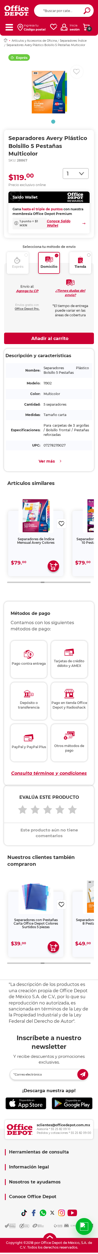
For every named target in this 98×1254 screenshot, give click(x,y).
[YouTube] (72, 1213)
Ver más (47, 461)
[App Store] (25, 1103)
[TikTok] (24, 1213)
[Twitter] (52, 1213)
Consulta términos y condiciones (49, 773)
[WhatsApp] (43, 1213)
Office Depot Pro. (27, 309)
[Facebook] (33, 1213)
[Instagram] (61, 1213)
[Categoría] (9, 27)
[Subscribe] (82, 1074)
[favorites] (53, 27)
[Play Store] (72, 1103)
